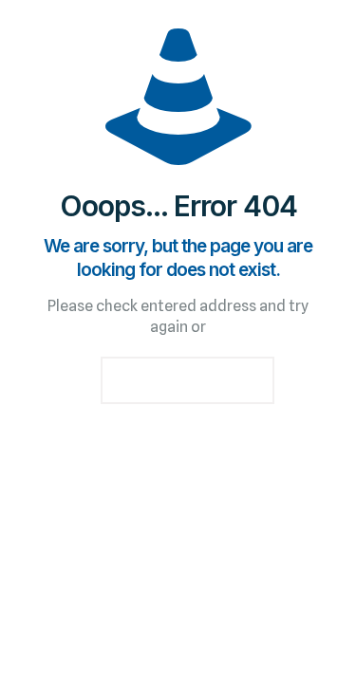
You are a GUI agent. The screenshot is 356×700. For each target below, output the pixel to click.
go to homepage (187, 380)
